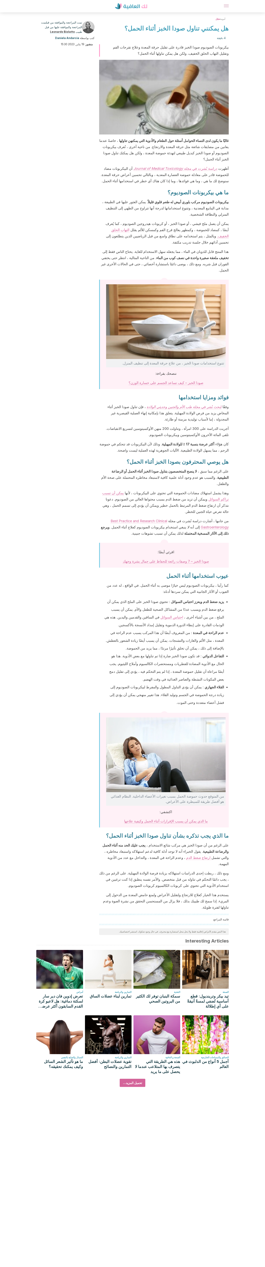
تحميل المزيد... (132, 1083)
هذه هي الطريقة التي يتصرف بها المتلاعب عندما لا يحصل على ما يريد (157, 1066)
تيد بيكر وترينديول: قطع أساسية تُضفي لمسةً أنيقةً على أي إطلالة (208, 1001)
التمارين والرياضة (123, 991)
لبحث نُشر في (184, 407)
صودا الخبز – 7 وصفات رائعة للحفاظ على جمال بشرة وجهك (166, 561)
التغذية (177, 991)
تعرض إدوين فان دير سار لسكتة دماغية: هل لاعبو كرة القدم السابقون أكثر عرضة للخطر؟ (61, 1001)
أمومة (222, 18)
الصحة (226, 991)
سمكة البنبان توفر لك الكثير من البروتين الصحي (158, 998)
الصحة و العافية (172, 1057)
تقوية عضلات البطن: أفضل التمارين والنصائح (110, 1064)
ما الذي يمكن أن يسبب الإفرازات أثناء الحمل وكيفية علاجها (166, 821)
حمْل (218, 18)
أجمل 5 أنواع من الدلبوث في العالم (205, 1064)
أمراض (79, 991)
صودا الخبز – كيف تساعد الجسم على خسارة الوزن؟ (166, 383)
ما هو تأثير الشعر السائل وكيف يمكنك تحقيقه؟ (63, 1064)
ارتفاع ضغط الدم (198, 858)
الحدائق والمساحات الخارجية (215, 1057)
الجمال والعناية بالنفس (72, 1057)
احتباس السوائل (171, 617)
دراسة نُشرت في (175, 169)
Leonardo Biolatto (62, 31)
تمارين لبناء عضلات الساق (111, 996)
